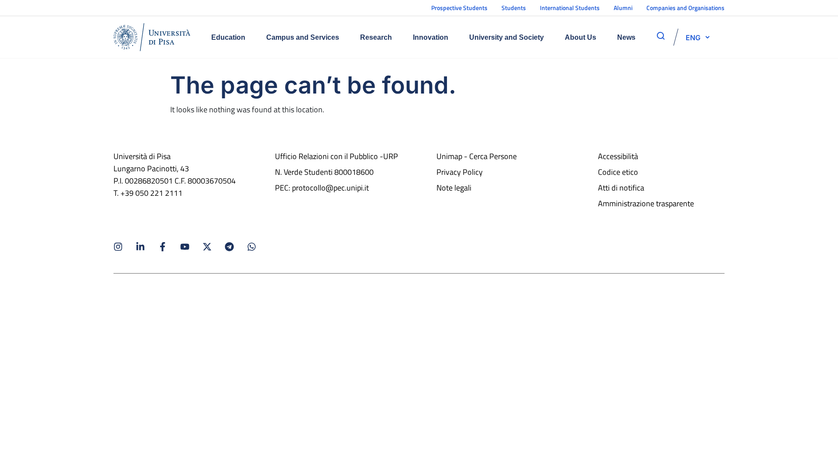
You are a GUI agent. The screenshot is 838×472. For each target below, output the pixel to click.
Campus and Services (302, 37)
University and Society (506, 37)
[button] (693, 37)
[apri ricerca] (661, 36)
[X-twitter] (207, 246)
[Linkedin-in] (140, 246)
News (626, 37)
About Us (580, 37)
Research (376, 37)
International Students (570, 7)
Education (228, 37)
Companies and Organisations (685, 7)
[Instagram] (118, 246)
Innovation (430, 37)
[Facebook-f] (162, 246)
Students (513, 7)
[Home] (151, 37)
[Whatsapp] (251, 246)
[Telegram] (229, 246)
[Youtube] (184, 246)
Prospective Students (459, 7)
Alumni (623, 7)
